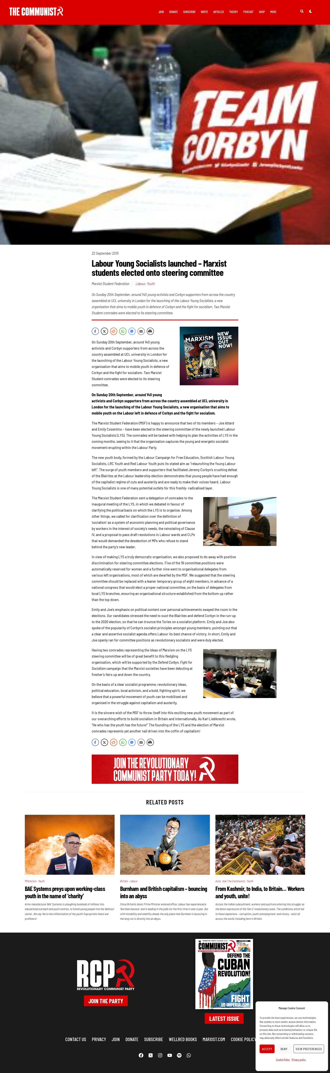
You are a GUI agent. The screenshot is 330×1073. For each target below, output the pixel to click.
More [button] (273, 12)
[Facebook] (141, 1055)
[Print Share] (150, 331)
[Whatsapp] (189, 1055)
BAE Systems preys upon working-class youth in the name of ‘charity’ (65, 892)
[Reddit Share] (113, 331)
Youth (151, 283)
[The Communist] (36, 13)
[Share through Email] (141, 331)
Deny (284, 1049)
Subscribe (189, 12)
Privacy (99, 1039)
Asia (218, 881)
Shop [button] (262, 12)
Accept (267, 1049)
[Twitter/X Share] (104, 331)
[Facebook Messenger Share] (132, 331)
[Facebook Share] (95, 331)
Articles (218, 12)
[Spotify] (179, 1055)
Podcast (248, 12)
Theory (233, 12)
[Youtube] (170, 1055)
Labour (140, 283)
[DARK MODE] (310, 11)
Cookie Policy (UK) (247, 1039)
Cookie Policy (283, 1059)
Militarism (31, 881)
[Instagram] (160, 1055)
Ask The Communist (233, 881)
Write (204, 12)
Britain (124, 881)
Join (161, 12)
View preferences (309, 1049)
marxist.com (214, 1039)
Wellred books (183, 1039)
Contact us (75, 1039)
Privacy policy (299, 1059)
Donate (173, 12)
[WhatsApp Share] (122, 331)
